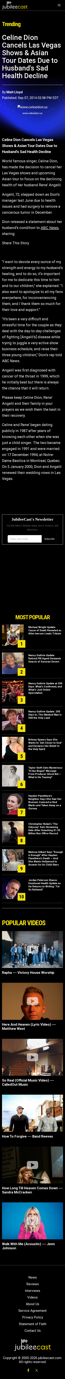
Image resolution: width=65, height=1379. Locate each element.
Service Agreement (32, 1311)
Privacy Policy (32, 1317)
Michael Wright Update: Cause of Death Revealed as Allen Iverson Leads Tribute (44, 630)
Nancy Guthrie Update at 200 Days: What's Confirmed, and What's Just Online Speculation (45, 688)
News (32, 1277)
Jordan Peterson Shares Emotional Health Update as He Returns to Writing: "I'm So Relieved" (44, 885)
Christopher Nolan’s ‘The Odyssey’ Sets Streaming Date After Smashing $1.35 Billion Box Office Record (44, 828)
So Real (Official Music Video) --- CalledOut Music (28, 1082)
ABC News (49, 228)
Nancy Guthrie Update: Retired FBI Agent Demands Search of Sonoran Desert (44, 658)
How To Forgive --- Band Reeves (27, 1136)
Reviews (32, 1284)
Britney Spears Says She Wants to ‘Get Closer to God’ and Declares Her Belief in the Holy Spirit (45, 744)
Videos (32, 1297)
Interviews (32, 1291)
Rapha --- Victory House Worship (28, 973)
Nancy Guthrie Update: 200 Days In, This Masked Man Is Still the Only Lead (45, 714)
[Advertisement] (33, 593)
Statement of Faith (32, 1324)
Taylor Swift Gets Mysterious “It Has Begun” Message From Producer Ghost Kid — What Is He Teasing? (45, 772)
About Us (32, 1304)
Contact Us (32, 1331)
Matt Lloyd (14, 92)
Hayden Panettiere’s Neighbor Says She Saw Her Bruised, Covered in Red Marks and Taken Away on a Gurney (45, 802)
